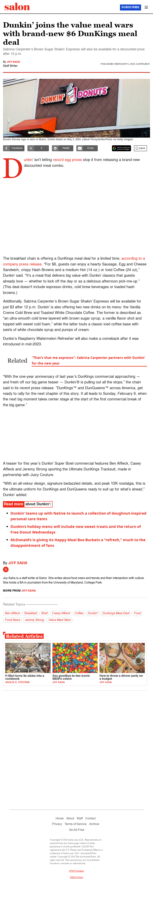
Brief (44, 613)
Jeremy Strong (34, 620)
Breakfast (30, 613)
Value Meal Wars (59, 620)
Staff (80, 818)
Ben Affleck (12, 613)
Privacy (57, 824)
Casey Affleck (61, 613)
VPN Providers (76, 871)
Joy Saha (13, 62)
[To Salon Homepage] (17, 6)
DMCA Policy (76, 877)
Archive (94, 824)
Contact (90, 818)
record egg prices (67, 160)
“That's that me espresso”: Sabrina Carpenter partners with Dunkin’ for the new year (88, 360)
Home (60, 818)
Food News (12, 620)
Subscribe (130, 7)
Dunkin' (93, 613)
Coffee (78, 613)
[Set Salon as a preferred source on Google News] (121, 148)
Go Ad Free (76, 830)
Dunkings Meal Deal (115, 613)
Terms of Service (76, 824)
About (70, 818)
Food (137, 613)
